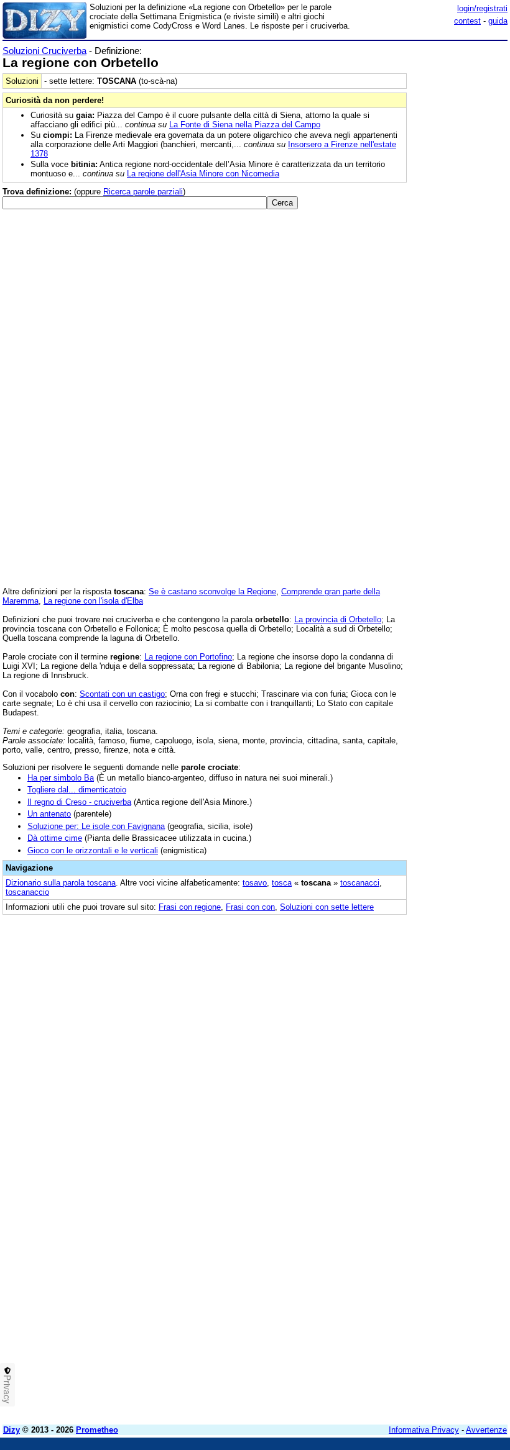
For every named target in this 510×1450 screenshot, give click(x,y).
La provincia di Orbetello (337, 619)
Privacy (7, 1389)
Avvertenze (486, 1429)
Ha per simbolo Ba (60, 777)
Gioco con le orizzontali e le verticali (92, 850)
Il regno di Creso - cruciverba (79, 802)
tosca (282, 882)
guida (498, 20)
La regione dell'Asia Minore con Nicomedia (203, 173)
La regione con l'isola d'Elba (93, 600)
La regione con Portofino (188, 656)
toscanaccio (27, 892)
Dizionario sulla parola (61, 882)
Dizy (11, 1429)
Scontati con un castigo (122, 694)
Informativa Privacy (424, 1429)
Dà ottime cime (54, 838)
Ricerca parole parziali (143, 191)
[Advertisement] (414, 1000)
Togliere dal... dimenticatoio (76, 789)
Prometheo (97, 1429)
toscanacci (359, 882)
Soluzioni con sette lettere (327, 907)
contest (467, 20)
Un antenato (49, 813)
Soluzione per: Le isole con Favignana (96, 826)
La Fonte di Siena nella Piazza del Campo (244, 124)
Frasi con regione (190, 907)
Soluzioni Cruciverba (44, 50)
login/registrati (482, 8)
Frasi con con (250, 907)
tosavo (255, 882)
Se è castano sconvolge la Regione (212, 591)
